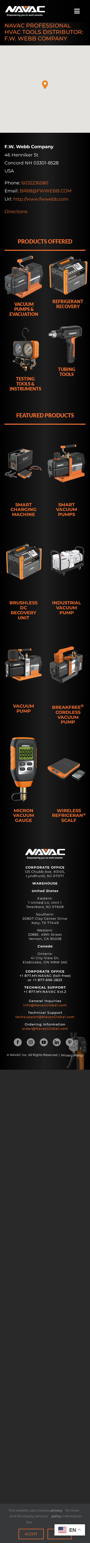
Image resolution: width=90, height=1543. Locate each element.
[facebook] (18, 1042)
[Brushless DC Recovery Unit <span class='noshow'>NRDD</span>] (23, 562)
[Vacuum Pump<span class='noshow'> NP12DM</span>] (23, 665)
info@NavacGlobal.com (45, 1005)
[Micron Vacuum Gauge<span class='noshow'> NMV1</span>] (23, 769)
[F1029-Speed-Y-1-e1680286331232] (25, 8)
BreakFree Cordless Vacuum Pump (68, 714)
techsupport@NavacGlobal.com (45, 1017)
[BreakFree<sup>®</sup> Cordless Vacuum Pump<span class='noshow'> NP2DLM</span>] (67, 665)
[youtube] (44, 1042)
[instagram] (31, 1042)
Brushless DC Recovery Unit (24, 610)
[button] (45, 84)
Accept (31, 1534)
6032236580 (35, 183)
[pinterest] (70, 1042)
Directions (16, 211)
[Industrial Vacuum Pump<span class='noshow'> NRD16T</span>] (67, 562)
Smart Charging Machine (23, 510)
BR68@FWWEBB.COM (46, 191)
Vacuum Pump (23, 709)
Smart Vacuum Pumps (66, 510)
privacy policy (56, 1513)
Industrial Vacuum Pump (66, 608)
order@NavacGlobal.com (45, 1028)
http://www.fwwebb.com (40, 199)
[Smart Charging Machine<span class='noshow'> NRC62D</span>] (23, 464)
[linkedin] (57, 1042)
